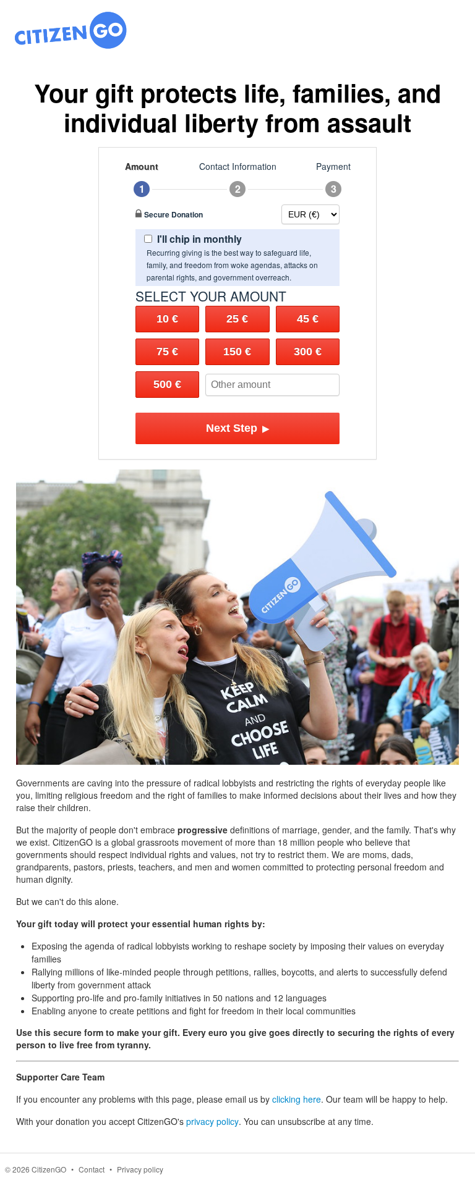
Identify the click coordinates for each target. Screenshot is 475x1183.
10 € (167, 319)
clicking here (296, 1099)
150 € (237, 351)
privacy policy (212, 1121)
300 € (308, 351)
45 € (308, 319)
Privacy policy (140, 1169)
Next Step (238, 428)
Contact (92, 1169)
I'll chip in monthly (199, 239)
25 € (237, 319)
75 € (167, 351)
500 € (167, 384)
